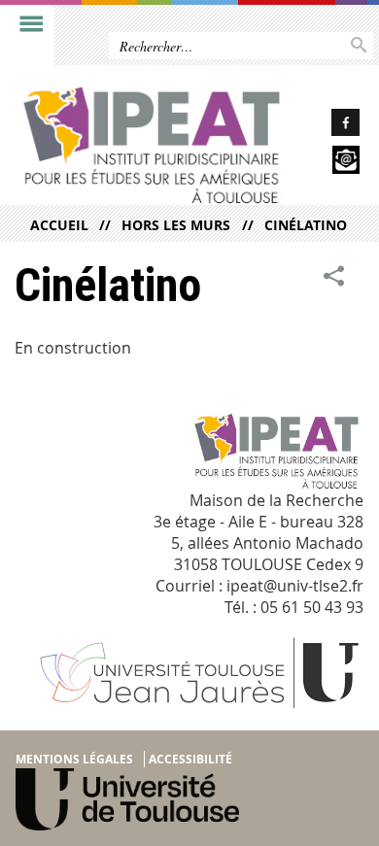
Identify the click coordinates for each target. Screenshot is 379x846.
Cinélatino (305, 225)
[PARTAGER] (334, 275)
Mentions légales (74, 759)
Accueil (59, 225)
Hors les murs (175, 225)
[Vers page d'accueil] (152, 145)
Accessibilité (190, 759)
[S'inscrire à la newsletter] (331, 163)
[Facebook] (331, 126)
